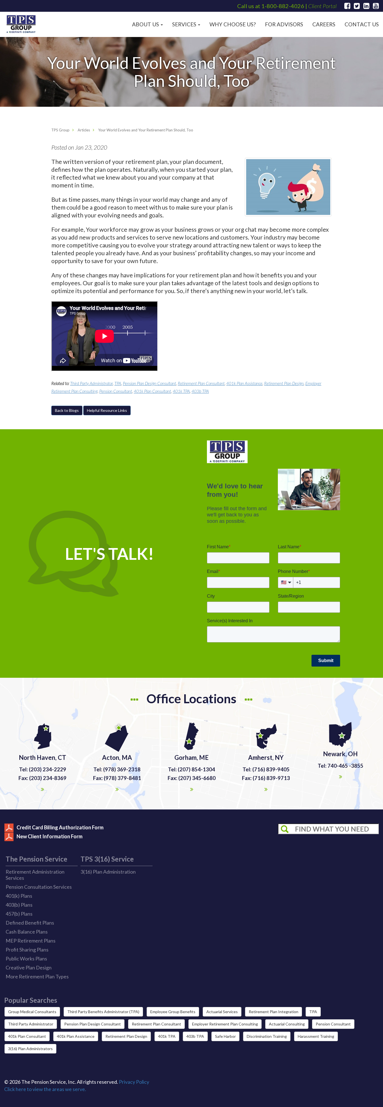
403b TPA (200, 391)
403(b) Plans (19, 905)
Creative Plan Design (29, 967)
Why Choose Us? (232, 24)
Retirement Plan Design (284, 383)
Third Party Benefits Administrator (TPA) (103, 1011)
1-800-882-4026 (282, 6)
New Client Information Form (49, 836)
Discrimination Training (267, 1036)
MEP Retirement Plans (31, 940)
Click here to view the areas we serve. (45, 1089)
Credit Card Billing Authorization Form (60, 827)
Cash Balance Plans (27, 932)
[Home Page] (21, 24)
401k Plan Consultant (152, 391)
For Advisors (284, 24)
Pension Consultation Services (39, 887)
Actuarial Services (222, 1011)
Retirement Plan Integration (273, 1011)
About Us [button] (146, 24)
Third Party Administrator (91, 383)
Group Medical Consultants (32, 1011)
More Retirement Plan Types (37, 976)
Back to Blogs (67, 410)
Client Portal (322, 6)
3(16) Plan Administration (108, 872)
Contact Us (362, 24)
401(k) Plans (19, 896)
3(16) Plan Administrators (30, 1048)
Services (184, 24)
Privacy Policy (134, 1082)
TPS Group (60, 130)
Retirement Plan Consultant (201, 383)
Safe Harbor (225, 1036)
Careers (323, 24)
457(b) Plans (19, 914)
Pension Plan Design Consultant (149, 383)
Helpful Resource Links (107, 410)
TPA (117, 383)
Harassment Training (316, 1036)
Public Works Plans (26, 958)
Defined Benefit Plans (30, 923)
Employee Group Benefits (172, 1011)
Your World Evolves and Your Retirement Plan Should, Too (145, 130)
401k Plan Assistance (244, 383)
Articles (84, 130)
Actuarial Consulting (287, 1024)
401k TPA (181, 391)
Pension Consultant (115, 391)
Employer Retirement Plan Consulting (225, 1024)
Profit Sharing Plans (27, 949)
